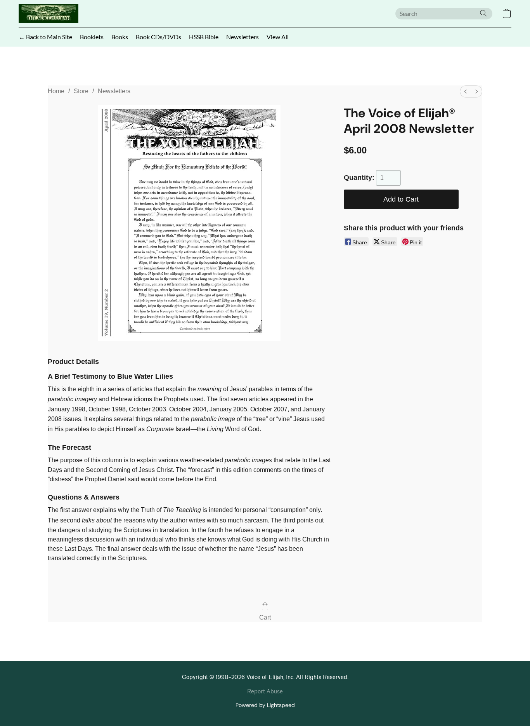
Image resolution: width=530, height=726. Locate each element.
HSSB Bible (203, 36)
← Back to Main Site (45, 36)
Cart (265, 617)
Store (81, 91)
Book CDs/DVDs (158, 36)
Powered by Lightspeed (265, 705)
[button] (48, 13)
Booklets (92, 36)
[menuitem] (465, 91)
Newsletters (242, 36)
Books (119, 36)
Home (56, 91)
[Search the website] (483, 13)
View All (278, 36)
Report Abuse (265, 691)
